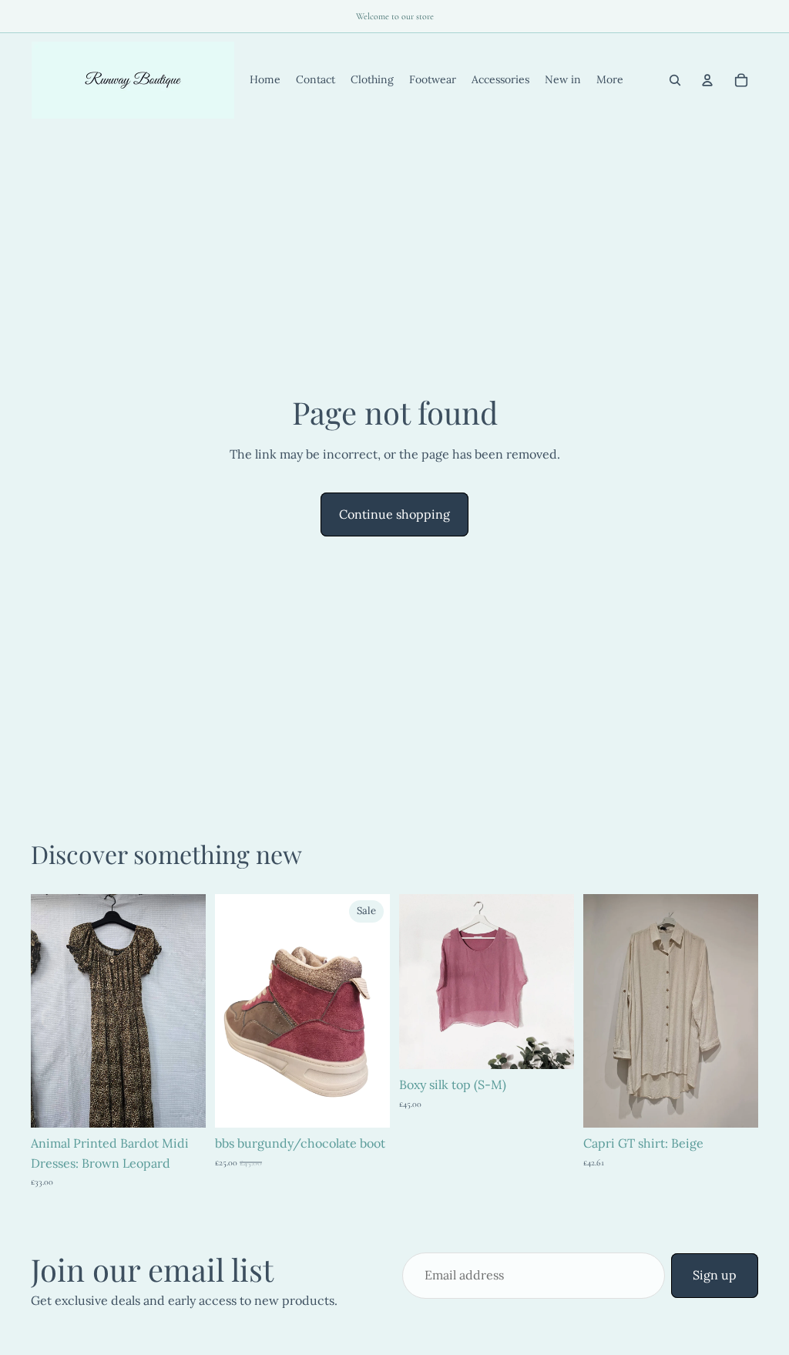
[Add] (182, 1104)
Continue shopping (394, 514)
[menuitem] (610, 80)
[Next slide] (189, 1011)
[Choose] (366, 1104)
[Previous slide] (48, 1011)
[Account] (707, 80)
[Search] (675, 80)
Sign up (715, 1275)
